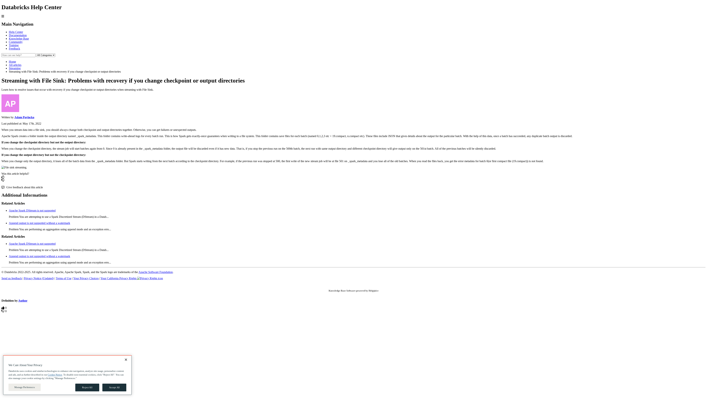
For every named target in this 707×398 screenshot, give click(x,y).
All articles (15, 65)
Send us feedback (11, 278)
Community (16, 41)
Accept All (114, 387)
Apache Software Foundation (155, 272)
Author (22, 300)
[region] (67, 375)
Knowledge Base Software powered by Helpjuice (354, 290)
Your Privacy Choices (86, 278)
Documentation (18, 35)
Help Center (16, 32)
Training (14, 45)
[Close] (126, 360)
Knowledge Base (19, 38)
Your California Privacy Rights (119, 278)
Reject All (87, 387)
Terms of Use (63, 278)
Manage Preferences (24, 387)
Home (12, 61)
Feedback (14, 48)
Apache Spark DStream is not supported (32, 210)
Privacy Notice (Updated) (39, 278)
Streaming (15, 68)
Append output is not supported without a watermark (39, 223)
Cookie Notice (55, 374)
